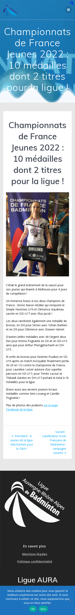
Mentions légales (34, 554)
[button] (72, 4)
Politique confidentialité (34, 561)
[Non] (70, 600)
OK (33, 609)
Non (43, 609)
